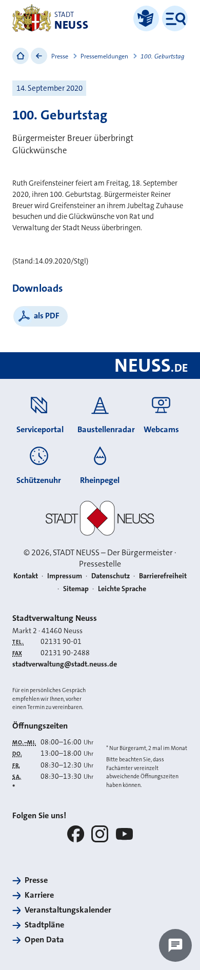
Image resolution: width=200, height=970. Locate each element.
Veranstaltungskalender (68, 909)
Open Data (44, 939)
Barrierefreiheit (163, 576)
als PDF (46, 315)
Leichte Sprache (122, 589)
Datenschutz (110, 576)
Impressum (64, 576)
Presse (59, 56)
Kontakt (25, 576)
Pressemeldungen (104, 56)
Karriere (39, 895)
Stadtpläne (44, 924)
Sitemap (76, 589)
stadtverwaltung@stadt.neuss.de (64, 664)
